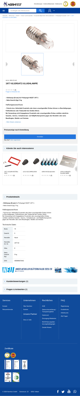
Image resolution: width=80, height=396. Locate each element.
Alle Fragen (64, 316)
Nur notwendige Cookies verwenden (40, 217)
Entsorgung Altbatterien (49, 318)
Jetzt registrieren (15, 140)
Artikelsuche (64, 313)
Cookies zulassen (65, 217)
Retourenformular (7, 309)
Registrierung (65, 306)
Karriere (25, 309)
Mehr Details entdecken (14, 122)
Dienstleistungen (38, 3)
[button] (40, 148)
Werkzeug (11, 15)
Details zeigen (68, 210)
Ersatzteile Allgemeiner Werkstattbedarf (44, 15)
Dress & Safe (27, 320)
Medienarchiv (58, 3)
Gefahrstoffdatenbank (48, 3)
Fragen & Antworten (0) (13, 92)
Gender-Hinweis (47, 327)
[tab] (40, 148)
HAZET (18, 15)
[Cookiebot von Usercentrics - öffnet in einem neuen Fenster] (68, 175)
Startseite (5, 15)
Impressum (45, 315)
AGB (43, 306)
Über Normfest (27, 306)
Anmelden (40, 136)
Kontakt (4, 306)
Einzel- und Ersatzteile (27, 15)
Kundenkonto (65, 309)
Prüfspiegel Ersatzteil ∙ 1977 (63, 15)
